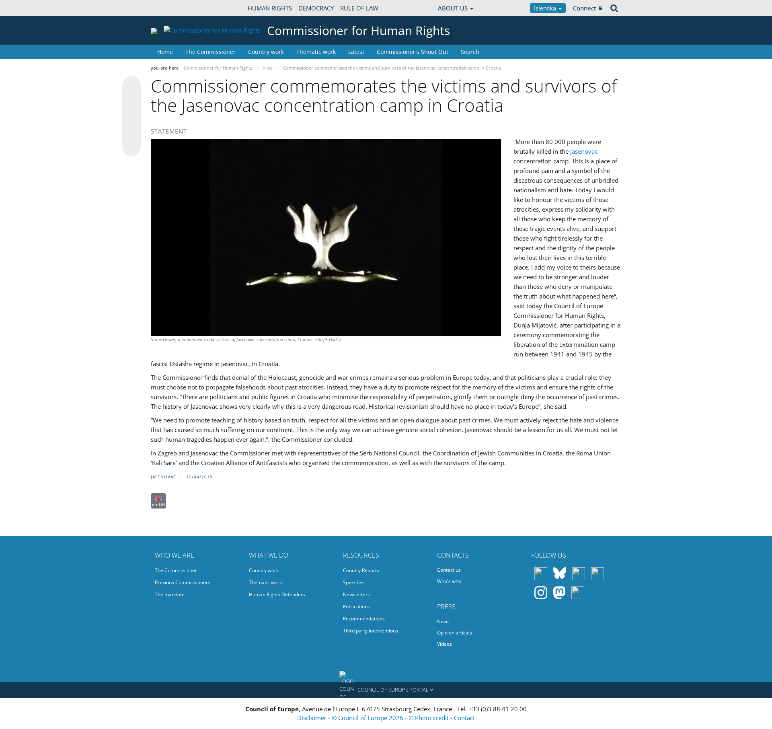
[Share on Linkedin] (131, 132)
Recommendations (364, 618)
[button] (386, 690)
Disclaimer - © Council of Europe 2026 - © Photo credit (373, 718)
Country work (266, 52)
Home (165, 52)
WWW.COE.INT (171, 8)
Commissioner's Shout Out (412, 52)
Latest (356, 52)
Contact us (449, 569)
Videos (444, 643)
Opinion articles (454, 632)
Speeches (354, 582)
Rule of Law (359, 8)
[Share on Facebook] (131, 117)
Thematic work (316, 52)
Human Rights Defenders (277, 594)
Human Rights (270, 8)
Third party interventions (370, 630)
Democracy (316, 8)
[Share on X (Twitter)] (131, 101)
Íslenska (546, 8)
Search (470, 52)
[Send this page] (131, 147)
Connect (584, 8)
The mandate (170, 594)
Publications (356, 606)
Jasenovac (583, 151)
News (443, 621)
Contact (464, 718)
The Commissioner (210, 52)
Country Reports (361, 570)
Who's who (449, 581)
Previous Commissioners (182, 582)
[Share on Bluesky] (131, 86)
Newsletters (356, 594)
